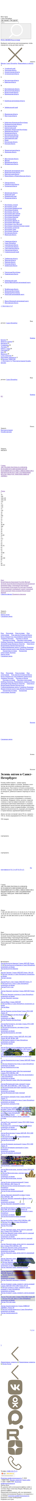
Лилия (3, 644)
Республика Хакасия (11, 231)
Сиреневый (29, 589)
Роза (2, 633)
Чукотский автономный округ (14, 294)
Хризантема (29, 649)
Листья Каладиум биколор (9, 968)
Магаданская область (11, 159)
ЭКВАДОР (11, 474)
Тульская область (10, 264)
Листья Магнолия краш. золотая (11, 1178)
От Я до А (20, 869)
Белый (3, 582)
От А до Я (13, 869)
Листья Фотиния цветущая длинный (13, 1093)
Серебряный (16, 589)
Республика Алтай (11, 206)
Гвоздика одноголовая (24, 640)
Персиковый (24, 585)
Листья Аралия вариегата (9, 1313)
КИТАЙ (24, 469)
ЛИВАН (23, 471)
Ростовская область (11, 233)
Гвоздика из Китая (22, 638)
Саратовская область (11, 245)
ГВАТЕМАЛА (15, 467)
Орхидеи (22, 644)
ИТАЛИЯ (12, 469)
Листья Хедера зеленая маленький (12, 1191)
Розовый (29, 587)
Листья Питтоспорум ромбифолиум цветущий (16, 1056)
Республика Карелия (11, 217)
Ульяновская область (11, 274)
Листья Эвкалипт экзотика (9, 998)
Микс (10, 585)
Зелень (32, 642)
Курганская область (11, 142)
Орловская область (11, 186)
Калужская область (11, 126)
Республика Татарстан (12, 227)
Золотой (10, 584)
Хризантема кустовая (10, 651)
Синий (22, 589)
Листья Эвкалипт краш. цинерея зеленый (14, 1267)
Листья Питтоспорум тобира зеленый (13, 1216)
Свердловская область (12, 248)
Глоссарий (4, 350)
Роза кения (9, 633)
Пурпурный (14, 587)
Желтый (27, 582)
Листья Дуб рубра (6, 1225)
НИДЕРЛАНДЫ (6, 472)
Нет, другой (13, 20)
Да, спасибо (5, 20)
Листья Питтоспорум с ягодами (11, 1032)
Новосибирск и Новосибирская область (18, 176)
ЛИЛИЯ (8, 40)
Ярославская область (11, 303)
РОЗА (3, 40)
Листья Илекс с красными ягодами (12, 1165)
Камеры (32, 338)
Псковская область (11, 198)
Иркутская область (11, 116)
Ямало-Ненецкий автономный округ (17, 301)
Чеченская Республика (12, 291)
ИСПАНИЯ (5, 469)
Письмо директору (16, 1480)
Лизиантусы (9, 637)
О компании (5, 345)
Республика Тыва (10, 229)
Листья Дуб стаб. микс (8, 1302)
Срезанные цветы (6, 616)
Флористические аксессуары (10, 649)
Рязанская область (10, 234)
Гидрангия (23, 635)
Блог (2, 352)
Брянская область (10, 82)
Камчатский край (10, 128)
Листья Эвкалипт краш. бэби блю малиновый (16, 1080)
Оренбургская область (12, 184)
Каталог (3, 340)
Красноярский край (11, 138)
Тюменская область (11, 265)
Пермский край (10, 194)
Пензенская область (11, 193)
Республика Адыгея (11, 205)
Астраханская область (12, 74)
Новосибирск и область (25, 63)
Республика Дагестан (12, 212)
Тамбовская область (11, 258)
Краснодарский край (11, 136)
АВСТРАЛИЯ (5, 467)
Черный (3, 592)
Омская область (10, 182)
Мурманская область (11, 164)
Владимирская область (12, 89)
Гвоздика (10, 638)
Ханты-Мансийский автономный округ (18, 282)
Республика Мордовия (12, 222)
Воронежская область (12, 94)
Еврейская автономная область (15, 101)
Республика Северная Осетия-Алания (17, 226)
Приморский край (11, 196)
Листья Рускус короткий (9, 1129)
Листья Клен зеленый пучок (10, 1104)
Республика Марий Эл (12, 220)
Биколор (8, 582)
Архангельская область (12, 72)
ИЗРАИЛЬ (23, 467)
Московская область (11, 162)
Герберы (4, 642)
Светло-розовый (6, 589)
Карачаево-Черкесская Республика (16, 129)
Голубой (22, 582)
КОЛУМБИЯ (5, 471)
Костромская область (11, 135)
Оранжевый (16, 585)
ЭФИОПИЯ (19, 474)
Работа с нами (5, 348)
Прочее (12, 645)
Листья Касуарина (7, 1043)
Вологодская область (11, 92)
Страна (3, 465)
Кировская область (11, 133)
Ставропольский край (12, 252)
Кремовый (4, 585)
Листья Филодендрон (8, 1140)
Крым (6, 140)
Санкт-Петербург (11, 63)
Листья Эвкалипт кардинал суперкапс (13, 1280)
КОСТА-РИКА (15, 471)
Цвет (2, 580)
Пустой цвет (22, 587)
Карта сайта (26, 1480)
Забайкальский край (11, 107)
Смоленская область (11, 250)
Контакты (4, 343)
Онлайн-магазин (6, 432)
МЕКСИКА (30, 471)
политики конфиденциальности (18, 1496)
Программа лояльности (8, 357)
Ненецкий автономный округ (14, 170)
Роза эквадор (15, 635)
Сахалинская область (11, 246)
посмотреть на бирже (8, 967)
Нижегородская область (12, 172)
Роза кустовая (15, 40)
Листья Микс (5, 1007)
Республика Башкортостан (13, 208)
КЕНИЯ (19, 469)
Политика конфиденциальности (11, 1478)
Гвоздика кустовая (9, 640)
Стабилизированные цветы (10, 647)
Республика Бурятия (11, 210)
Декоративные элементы (22, 642)
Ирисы (29, 635)
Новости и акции (6, 341)
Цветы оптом (5, 614)
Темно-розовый (16, 591)
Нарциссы (15, 644)
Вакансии (4, 354)
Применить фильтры (19, 594)
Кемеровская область (11, 131)
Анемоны (4, 638)
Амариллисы (27, 637)
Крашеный (31, 584)
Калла (3, 637)
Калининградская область (13, 124)
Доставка (4, 347)
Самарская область (11, 241)
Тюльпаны (30, 647)
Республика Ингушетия (12, 213)
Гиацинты (10, 642)
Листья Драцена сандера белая (11, 1020)
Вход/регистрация (19, 361)
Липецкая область (10, 152)
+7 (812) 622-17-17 (7, 306)
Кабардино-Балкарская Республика (16, 122)
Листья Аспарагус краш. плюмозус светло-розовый (17, 1293)
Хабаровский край (11, 280)
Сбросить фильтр (6, 594)
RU (2, 396)
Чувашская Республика (12, 292)
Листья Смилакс (6, 978)
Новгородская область (12, 174)
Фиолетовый (26, 591)
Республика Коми (10, 219)
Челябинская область (11, 289)
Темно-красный (6, 591)
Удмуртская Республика (12, 272)
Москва (3, 63)
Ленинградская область (12, 150)
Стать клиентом (6, 355)
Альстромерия (18, 637)
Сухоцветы (23, 647)
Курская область (10, 143)
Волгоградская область (12, 90)
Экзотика (12, 652)
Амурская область (10, 70)
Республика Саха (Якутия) (13, 224)
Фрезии (22, 649)
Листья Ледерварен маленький (11, 1153)
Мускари (8, 644)
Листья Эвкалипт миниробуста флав (13, 1204)
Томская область (10, 262)
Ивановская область (11, 114)
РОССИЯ (15, 472)
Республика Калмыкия (12, 215)
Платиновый (5, 587)
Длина (3, 491)
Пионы (7, 645)
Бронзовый (15, 582)
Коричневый (17, 584)
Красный (24, 584)
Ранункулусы (19, 645)
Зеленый (4, 584)
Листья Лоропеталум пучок (10, 1067)
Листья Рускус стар (7, 987)
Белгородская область (12, 80)
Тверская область (10, 260)
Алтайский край (10, 68)
